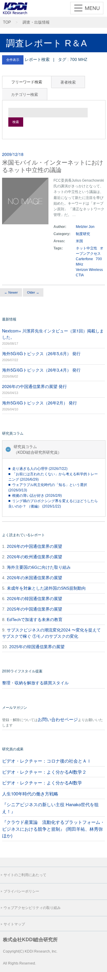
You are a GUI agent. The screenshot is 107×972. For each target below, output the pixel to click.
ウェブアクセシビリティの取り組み (32, 908)
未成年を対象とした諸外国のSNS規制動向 (46, 588)
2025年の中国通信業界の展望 (34, 609)
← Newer (11, 292)
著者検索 (68, 82)
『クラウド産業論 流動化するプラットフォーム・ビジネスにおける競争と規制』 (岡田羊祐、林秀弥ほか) (53, 828)
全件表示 (12, 60)
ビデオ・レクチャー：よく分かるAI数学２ (44, 772)
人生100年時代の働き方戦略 (30, 793)
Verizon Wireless (89, 270)
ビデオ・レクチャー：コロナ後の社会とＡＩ (46, 761)
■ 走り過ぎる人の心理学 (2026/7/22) (37, 469)
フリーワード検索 (26, 82)
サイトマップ (14, 924)
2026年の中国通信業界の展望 (34, 546)
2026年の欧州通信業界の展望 (34, 556)
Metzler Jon (85, 227)
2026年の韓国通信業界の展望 (34, 598)
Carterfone (84, 259)
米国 (80, 241)
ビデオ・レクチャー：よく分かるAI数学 (42, 782)
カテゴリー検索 (24, 94)
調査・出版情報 (36, 22)
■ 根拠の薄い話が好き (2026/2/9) (35, 495)
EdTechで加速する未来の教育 (34, 619)
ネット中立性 (86, 248)
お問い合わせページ (58, 719)
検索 (15, 122)
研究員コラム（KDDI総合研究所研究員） (38, 449)
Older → (33, 292)
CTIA (80, 275)
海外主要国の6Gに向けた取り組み (39, 567)
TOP (7, 22)
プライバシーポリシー (21, 891)
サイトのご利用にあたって (25, 875)
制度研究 (83, 234)
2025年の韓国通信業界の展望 (36, 646)
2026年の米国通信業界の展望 (34, 577)
